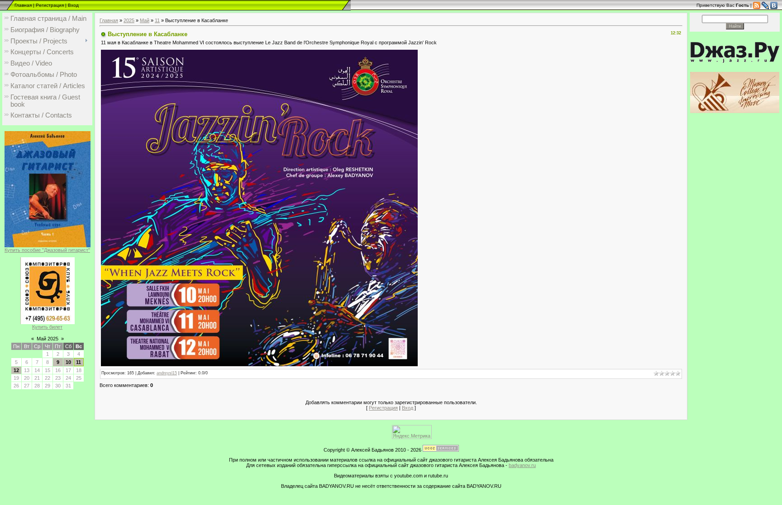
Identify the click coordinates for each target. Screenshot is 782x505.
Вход (73, 5)
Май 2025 (47, 338)
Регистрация (50, 5)
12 (16, 370)
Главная (23, 5)
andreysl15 (167, 373)
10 (68, 362)
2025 (129, 20)
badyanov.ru (522, 465)
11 (78, 362)
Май (144, 20)
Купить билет (47, 327)
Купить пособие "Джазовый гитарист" (47, 250)
